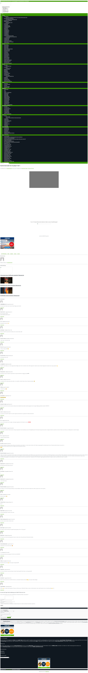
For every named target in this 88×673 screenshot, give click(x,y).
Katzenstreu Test (7, 157)
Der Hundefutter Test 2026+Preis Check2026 (12, 142)
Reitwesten (6, 71)
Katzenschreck (6, 62)
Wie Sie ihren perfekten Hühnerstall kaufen (13, 117)
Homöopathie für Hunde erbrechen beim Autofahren (13, 137)
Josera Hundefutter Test (8, 152)
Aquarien (5, 85)
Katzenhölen (6, 52)
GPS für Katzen (6, 58)
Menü (2, 13)
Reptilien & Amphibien (6, 105)
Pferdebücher (6, 129)
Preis (1, 615)
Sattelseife (6, 77)
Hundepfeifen (6, 31)
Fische (3, 82)
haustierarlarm (9, 168)
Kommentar (2, 599)
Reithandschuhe (7, 69)
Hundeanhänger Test (8, 146)
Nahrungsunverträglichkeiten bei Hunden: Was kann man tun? (15, 139)
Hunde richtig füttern (7, 140)
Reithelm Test (8, 68)
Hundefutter (6, 16)
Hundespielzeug (7, 25)
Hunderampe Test (7, 151)
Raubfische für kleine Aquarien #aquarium (10, 285)
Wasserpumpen (7, 86)
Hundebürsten (6, 39)
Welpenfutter (6, 21)
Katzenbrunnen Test (7, 153)
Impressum (2, 651)
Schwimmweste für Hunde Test (11, 36)
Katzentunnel (6, 53)
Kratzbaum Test (7, 159)
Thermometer (6, 110)
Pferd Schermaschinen (8, 81)
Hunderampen (6, 38)
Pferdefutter (6, 72)
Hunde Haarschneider (8, 40)
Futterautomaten (7, 84)
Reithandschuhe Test (7, 160)
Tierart (1, 610)
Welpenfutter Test (9, 22)
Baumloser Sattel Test (10, 76)
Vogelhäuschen (6, 123)
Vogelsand (6, 122)
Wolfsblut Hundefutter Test (9, 141)
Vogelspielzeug (6, 121)
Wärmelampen (6, 109)
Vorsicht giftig (6, 136)
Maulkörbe (6, 28)
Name (1, 600)
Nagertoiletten (6, 96)
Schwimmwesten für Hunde (9, 35)
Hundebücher (6, 127)
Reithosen (6, 70)
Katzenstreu (6, 55)
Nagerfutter (6, 89)
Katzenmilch (6, 46)
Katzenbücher (6, 128)
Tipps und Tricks (31, 168)
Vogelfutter (6, 118)
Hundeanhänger (7, 37)
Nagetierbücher (7, 131)
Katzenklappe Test (7, 155)
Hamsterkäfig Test (7, 145)
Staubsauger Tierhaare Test (9, 161)
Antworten (2, 307)
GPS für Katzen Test (7, 144)
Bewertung (2, 612)
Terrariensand (6, 107)
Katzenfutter (6, 44)
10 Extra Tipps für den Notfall (9, 138)
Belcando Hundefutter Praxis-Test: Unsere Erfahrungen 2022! (16, 17)
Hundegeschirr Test (7, 149)
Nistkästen (6, 124)
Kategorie (2, 611)
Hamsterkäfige (6, 98)
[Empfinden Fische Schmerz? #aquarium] (6, 293)
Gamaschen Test (7, 143)
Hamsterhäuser (7, 99)
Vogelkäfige (6, 125)
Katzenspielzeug (7, 49)
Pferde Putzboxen (7, 80)
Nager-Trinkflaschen (7, 92)
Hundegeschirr (6, 30)
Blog (3, 134)
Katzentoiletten (6, 57)
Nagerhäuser (6, 93)
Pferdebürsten (6, 79)
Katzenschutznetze (7, 61)
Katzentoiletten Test (7, 158)
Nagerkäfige (6, 95)
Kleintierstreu (6, 103)
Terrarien (5, 106)
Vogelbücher (6, 133)
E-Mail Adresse (3, 601)
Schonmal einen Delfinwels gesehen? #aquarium (12, 275)
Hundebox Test (6, 148)
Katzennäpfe (6, 47)
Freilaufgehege (6, 102)
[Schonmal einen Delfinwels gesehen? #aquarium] (6, 273)
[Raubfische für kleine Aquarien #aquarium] (6, 283)
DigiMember (47, 671)
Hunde (3, 15)
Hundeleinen (6, 27)
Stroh (5, 91)
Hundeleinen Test (7, 150)
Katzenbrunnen (7, 50)
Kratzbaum (6, 51)
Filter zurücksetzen (3, 617)
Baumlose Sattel (7, 75)
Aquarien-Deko (6, 87)
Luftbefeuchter (6, 112)
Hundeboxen (6, 33)
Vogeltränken (6, 119)
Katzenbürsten (6, 59)
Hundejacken (6, 29)
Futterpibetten (6, 111)
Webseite (2, 602)
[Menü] (5, 5)
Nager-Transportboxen (8, 104)
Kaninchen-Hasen (24, 168)
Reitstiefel (6, 65)
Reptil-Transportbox (7, 113)
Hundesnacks (6, 23)
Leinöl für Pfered (7, 73)
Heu (5, 90)
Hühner (5, 115)
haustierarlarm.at (6, 621)
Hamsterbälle (6, 101)
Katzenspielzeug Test (8, 156)
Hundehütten (6, 34)
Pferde (3, 64)
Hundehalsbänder (7, 26)
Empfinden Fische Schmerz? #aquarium (9, 295)
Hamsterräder (6, 100)
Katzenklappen (6, 54)
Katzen (3, 43)
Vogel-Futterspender (7, 120)
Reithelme (6, 67)
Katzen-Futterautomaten (8, 48)
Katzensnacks (6, 45)
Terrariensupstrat (7, 108)
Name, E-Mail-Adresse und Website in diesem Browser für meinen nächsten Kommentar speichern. (18, 603)
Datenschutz (2, 652)
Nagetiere (4, 88)
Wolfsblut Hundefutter (8, 20)
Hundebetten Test (7, 147)
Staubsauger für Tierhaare (8, 41)
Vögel (3, 114)
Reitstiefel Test (8, 66)
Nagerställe (6, 94)
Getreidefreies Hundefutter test (11, 19)
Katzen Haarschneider (8, 60)
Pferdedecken (6, 74)
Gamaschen (6, 78)
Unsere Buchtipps (5, 126)
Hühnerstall (8, 116)
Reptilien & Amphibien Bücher (9, 132)
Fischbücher (6, 130)
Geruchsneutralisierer (8, 63)
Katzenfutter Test (7, 154)
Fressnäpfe (6, 24)
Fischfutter (6, 83)
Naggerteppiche (7, 97)
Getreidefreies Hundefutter (9, 18)
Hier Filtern (9, 617)
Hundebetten (6, 32)
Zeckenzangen (6, 42)
